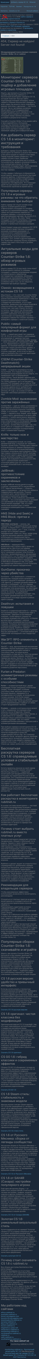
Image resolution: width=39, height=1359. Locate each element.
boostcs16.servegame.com (12, 1318)
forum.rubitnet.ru (8, 1326)
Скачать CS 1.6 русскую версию (14, 1010)
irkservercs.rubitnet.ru (10, 1330)
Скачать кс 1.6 (14, 11)
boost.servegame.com (10, 1316)
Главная (5, 36)
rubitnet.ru (5, 1335)
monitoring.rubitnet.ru (10, 1331)
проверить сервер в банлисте (12, 22)
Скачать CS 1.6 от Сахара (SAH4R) (15, 1215)
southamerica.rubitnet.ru (11, 1339)
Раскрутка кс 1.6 (30, 6)
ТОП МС (12, 6)
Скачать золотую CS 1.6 (11, 1256)
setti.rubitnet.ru (7, 1337)
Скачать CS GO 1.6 (8, 1090)
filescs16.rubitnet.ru (9, 1324)
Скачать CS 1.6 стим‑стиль (12, 1131)
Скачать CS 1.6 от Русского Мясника (16, 1174)
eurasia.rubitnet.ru (8, 1322)
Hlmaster (32, 2)
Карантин (4, 6)
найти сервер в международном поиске (16, 18)
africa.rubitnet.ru (8, 1312)
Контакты (4, 11)
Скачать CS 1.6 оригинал (11, 1052)
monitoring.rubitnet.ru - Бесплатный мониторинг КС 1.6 (19, 1350)
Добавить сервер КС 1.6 (19, 2)
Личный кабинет (32, 11)
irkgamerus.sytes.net (9, 1328)
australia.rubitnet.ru (9, 1314)
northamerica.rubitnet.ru (11, 1333)
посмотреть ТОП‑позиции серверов (15, 26)
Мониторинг (5, 2)
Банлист (19, 6)
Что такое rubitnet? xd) (19, 1341)
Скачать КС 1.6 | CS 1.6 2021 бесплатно (24, 1356)
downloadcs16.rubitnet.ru (11, 1320)
